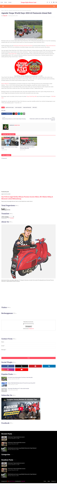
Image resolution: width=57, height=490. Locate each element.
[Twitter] (14, 114)
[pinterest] (54, 2)
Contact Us (53, 481)
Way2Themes (12, 481)
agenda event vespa (9, 107)
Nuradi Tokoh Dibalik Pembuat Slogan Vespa (9, 147)
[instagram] (51, 2)
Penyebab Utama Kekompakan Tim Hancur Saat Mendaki (20, 377)
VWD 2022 (6, 10)
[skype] (55, 2)
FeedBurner (31, 328)
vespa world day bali (27, 107)
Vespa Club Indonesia (50, 45)
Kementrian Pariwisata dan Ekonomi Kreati (23, 45)
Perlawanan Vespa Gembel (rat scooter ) (16, 437)
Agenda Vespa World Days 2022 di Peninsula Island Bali (27, 147)
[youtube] (21, 369)
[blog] (35, 369)
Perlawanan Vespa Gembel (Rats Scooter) (16, 442)
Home (2, 10)
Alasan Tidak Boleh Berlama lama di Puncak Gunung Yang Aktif (21, 383)
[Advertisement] (28, 294)
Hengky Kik (5, 15)
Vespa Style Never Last (28, 2)
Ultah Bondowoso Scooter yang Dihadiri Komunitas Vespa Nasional (22, 448)
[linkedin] (49, 366)
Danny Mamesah (5, 83)
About (49, 481)
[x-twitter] (49, 2)
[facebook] (47, 2)
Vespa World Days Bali (32, 96)
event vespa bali (18, 107)
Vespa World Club (12, 53)
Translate (12, 218)
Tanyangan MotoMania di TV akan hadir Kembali (18, 388)
